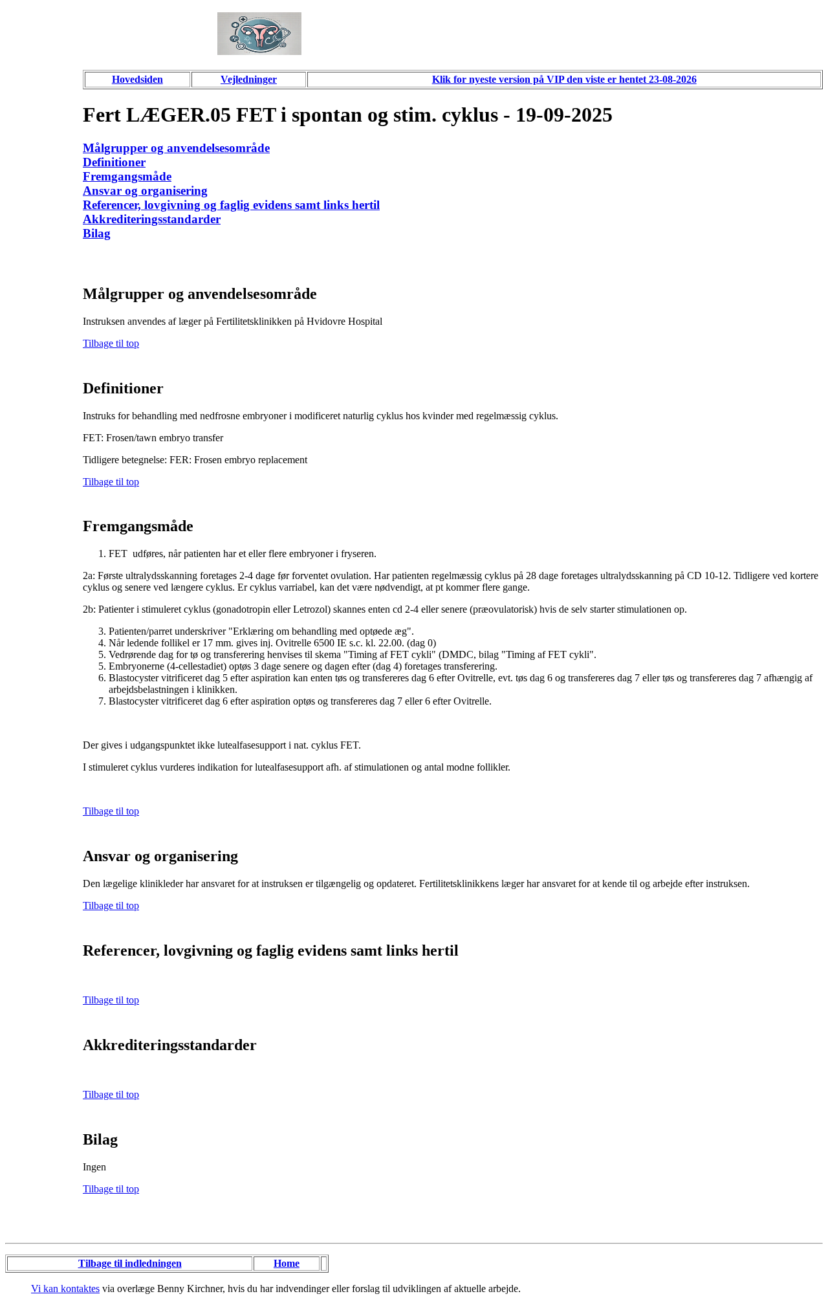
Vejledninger (249, 79)
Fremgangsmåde (127, 176)
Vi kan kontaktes (65, 1288)
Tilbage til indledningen (130, 1263)
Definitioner (114, 162)
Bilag (97, 233)
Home (287, 1263)
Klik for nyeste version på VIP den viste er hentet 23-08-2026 (564, 79)
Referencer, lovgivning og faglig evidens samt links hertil (231, 205)
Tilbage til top (111, 343)
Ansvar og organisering (145, 190)
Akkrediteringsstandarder (152, 219)
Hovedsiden (137, 79)
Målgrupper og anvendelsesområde (176, 148)
